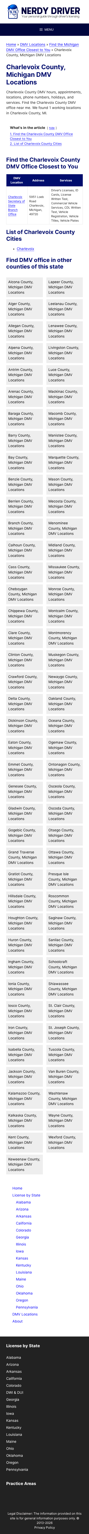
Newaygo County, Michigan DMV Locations (63, 682)
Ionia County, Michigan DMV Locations (20, 989)
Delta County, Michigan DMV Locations (20, 703)
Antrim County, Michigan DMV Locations (20, 375)
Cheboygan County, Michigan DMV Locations (22, 594)
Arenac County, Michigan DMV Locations (21, 396)
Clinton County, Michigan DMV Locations (21, 660)
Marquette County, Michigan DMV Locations (63, 462)
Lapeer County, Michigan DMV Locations (61, 287)
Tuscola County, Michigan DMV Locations (61, 1054)
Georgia (22, 1237)
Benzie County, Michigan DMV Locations (20, 484)
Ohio (20, 1286)
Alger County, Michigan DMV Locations (20, 309)
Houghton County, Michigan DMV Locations (23, 923)
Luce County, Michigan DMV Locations (60, 375)
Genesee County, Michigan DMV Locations (22, 791)
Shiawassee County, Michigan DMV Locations (62, 989)
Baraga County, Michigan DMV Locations (21, 418)
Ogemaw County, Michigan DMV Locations (62, 747)
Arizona (22, 1209)
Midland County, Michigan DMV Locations (62, 550)
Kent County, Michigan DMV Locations (20, 1142)
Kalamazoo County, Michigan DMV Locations (24, 1098)
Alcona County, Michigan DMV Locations (20, 287)
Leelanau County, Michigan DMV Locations (62, 309)
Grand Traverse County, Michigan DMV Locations (22, 857)
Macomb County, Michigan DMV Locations (62, 418)
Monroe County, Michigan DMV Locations (61, 594)
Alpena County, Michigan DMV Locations (21, 353)
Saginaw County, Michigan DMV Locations (62, 923)
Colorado (23, 1230)
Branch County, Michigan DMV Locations (21, 528)
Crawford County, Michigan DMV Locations (22, 682)
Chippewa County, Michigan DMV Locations (23, 616)
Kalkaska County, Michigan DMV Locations (22, 1120)
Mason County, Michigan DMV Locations (60, 484)
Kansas (22, 1258)
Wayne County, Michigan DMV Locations (60, 1120)
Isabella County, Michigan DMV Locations (21, 1054)
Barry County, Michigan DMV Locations (20, 440)
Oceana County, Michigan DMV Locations (61, 726)
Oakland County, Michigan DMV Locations (62, 703)
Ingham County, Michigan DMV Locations (21, 967)
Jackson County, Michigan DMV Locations (22, 1076)
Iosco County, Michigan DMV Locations (20, 1011)
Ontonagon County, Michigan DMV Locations (64, 769)
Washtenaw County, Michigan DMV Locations (62, 1098)
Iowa (20, 1251)
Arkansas (23, 1216)
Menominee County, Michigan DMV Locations (62, 528)
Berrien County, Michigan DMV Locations (21, 506)
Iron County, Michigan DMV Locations (20, 1033)
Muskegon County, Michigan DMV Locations (63, 660)
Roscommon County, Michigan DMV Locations (62, 901)
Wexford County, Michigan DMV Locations (62, 1142)
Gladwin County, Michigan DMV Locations (22, 813)
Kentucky (23, 1265)
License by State (26, 1195)
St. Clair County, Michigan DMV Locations (61, 1011)
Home (11, 44)
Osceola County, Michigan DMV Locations (62, 791)
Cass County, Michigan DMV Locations (20, 572)
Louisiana (24, 1272)
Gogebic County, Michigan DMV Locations (22, 835)
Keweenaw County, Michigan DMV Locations (24, 1164)
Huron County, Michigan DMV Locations (20, 945)
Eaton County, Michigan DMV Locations (20, 747)
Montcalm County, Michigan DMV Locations (63, 616)
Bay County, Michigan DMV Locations (20, 462)
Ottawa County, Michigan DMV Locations (61, 857)
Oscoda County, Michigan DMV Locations (61, 813)
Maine (21, 1279)
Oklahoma (24, 1293)
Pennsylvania (27, 1307)
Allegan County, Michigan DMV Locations (21, 331)
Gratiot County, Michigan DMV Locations (20, 879)
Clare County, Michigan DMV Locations (20, 638)
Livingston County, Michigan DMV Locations (63, 353)
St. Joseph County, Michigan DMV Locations (64, 1033)
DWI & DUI (14, 1392)
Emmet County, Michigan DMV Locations (21, 769)
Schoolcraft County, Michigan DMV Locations (62, 967)
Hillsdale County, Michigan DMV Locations (22, 901)
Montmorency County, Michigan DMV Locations (62, 638)
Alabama (23, 1202)
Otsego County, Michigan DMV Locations (61, 835)
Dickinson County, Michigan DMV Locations (23, 726)
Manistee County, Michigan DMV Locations (62, 440)
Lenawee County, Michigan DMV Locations (62, 331)
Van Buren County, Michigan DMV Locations (63, 1076)
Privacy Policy (44, 1527)
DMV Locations (32, 44)
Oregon (22, 1300)
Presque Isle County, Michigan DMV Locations (62, 879)
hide (52, 128)
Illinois (21, 1244)
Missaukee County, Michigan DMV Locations (64, 572)
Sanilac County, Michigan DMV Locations (61, 945)
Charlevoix (25, 249)
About (17, 1321)
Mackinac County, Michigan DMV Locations (63, 396)
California (24, 1223)
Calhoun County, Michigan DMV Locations (22, 550)
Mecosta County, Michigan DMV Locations (62, 506)
